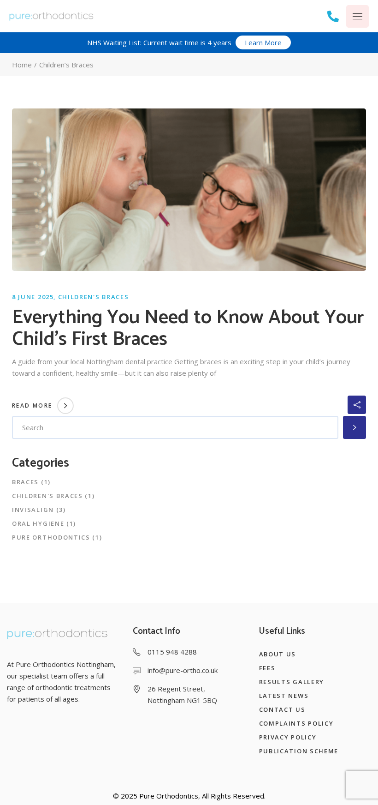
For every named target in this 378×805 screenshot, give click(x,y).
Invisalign (33, 509)
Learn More (263, 42)
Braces (25, 482)
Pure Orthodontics (51, 537)
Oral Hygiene (38, 523)
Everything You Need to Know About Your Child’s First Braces (188, 328)
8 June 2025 (33, 297)
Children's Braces (93, 297)
